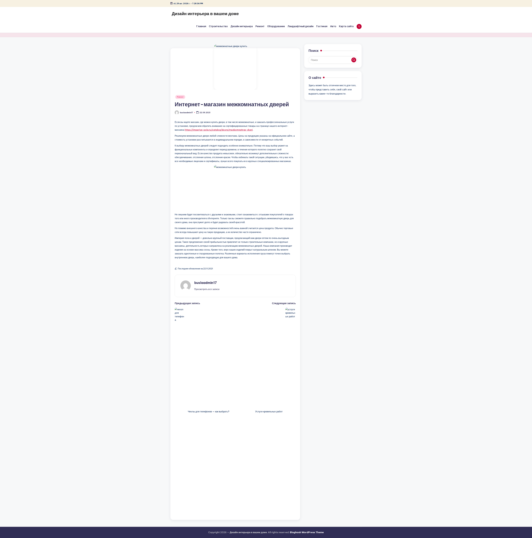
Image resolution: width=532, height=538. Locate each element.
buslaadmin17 (205, 283)
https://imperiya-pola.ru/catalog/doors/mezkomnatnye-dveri (219, 129)
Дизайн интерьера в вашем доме (205, 13)
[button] (206, 289)
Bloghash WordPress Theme (307, 532)
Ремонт (180, 97)
